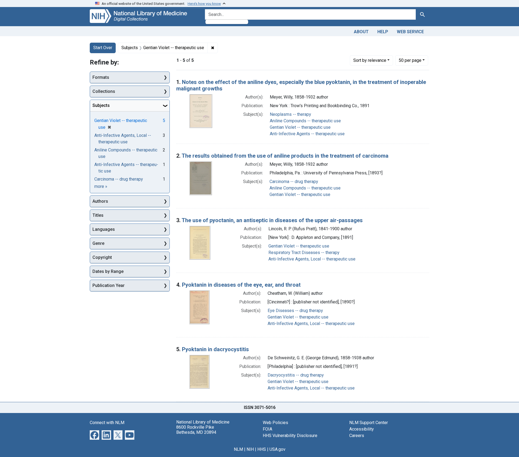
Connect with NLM (107, 422)
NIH (250, 449)
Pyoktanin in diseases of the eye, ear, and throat (241, 285)
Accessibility (361, 429)
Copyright (102, 257)
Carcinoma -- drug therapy (294, 181)
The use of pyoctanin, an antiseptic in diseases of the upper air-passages (272, 220)
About (361, 31)
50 (410, 60)
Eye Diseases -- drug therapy (295, 310)
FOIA (267, 429)
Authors (100, 201)
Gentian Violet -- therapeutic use (300, 127)
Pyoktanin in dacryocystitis (215, 349)
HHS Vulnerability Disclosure (290, 435)
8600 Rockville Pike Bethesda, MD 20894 (196, 430)
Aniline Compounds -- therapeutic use (305, 120)
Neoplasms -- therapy (290, 114)
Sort (369, 60)
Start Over (102, 47)
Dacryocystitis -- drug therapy (296, 375)
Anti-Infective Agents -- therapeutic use (307, 133)
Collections (103, 91)
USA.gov (277, 449)
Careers (356, 435)
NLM (238, 449)
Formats (100, 77)
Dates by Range (108, 271)
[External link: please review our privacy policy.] (94, 434)
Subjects (101, 105)
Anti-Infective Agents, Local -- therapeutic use (311, 259)
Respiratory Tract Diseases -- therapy (304, 252)
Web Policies (275, 422)
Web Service (410, 31)
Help (382, 31)
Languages (103, 229)
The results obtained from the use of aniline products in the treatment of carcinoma (285, 156)
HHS (261, 449)
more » (100, 186)
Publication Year (108, 285)
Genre (98, 243)
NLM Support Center (368, 422)
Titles (98, 215)
